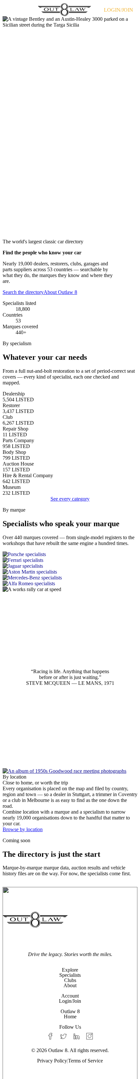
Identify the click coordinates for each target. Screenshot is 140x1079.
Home (70, 1016)
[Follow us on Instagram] (89, 1036)
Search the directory (23, 292)
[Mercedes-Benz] (70, 578)
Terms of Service (85, 1060)
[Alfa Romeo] (70, 584)
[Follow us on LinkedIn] (76, 1036)
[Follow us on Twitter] (63, 1036)
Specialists (70, 975)
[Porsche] (70, 554)
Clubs (70, 980)
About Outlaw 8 (60, 292)
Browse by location (23, 829)
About (70, 985)
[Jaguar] (70, 566)
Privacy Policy (52, 1060)
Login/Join (70, 1001)
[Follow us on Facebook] (50, 1036)
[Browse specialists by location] (70, 771)
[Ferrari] (70, 560)
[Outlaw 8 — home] (64, 9)
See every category (70, 499)
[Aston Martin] (70, 572)
